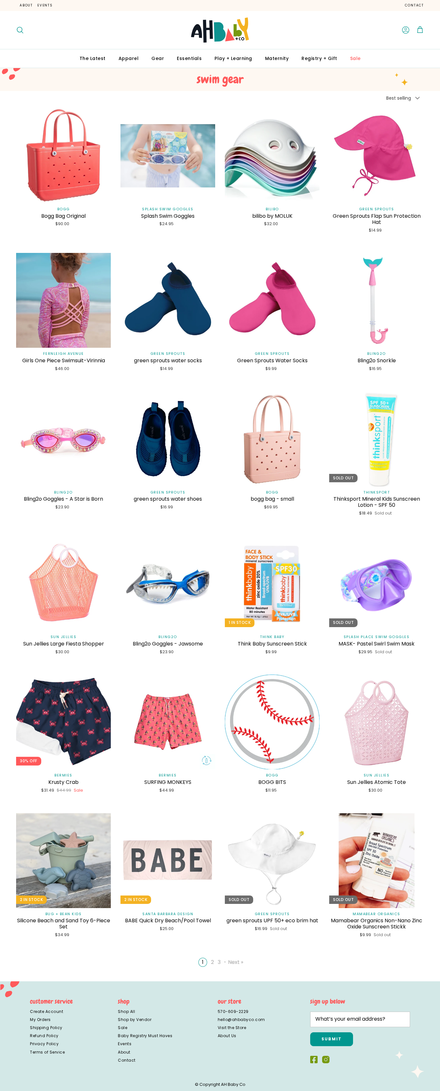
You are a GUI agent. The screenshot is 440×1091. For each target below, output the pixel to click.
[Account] (406, 30)
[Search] (20, 30)
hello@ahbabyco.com (241, 1019)
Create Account (46, 1011)
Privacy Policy (44, 1043)
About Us (227, 1035)
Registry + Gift (319, 58)
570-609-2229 (233, 1011)
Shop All (126, 1011)
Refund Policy (44, 1035)
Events (45, 5)
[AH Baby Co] (220, 30)
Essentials (189, 58)
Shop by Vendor (134, 1019)
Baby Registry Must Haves (145, 1035)
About (26, 5)
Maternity (277, 58)
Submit (331, 1039)
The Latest (93, 58)
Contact (414, 5)
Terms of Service (47, 1052)
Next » (235, 962)
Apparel (129, 58)
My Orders (40, 1019)
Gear (157, 58)
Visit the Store (232, 1027)
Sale (355, 58)
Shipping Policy (46, 1027)
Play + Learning (233, 58)
